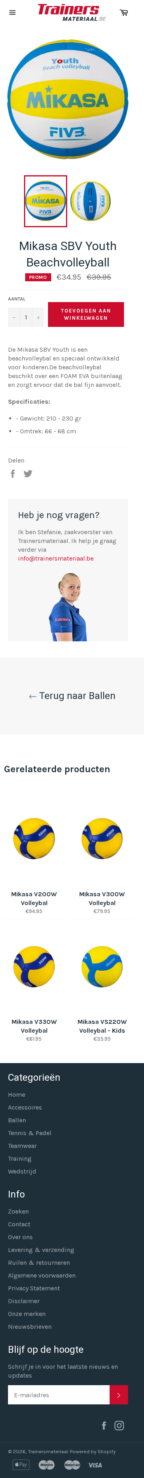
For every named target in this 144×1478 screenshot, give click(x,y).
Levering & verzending (41, 1250)
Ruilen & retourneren (39, 1262)
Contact (19, 1224)
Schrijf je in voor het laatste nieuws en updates (63, 1371)
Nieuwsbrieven (30, 1326)
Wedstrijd (22, 1171)
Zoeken (18, 1211)
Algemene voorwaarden (42, 1275)
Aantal (17, 299)
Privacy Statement (34, 1288)
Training (20, 1158)
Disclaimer (24, 1301)
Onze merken (27, 1314)
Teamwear (22, 1146)
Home (16, 1094)
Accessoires (25, 1107)
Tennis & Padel (30, 1133)
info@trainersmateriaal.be (56, 558)
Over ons (20, 1237)
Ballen (17, 1120)
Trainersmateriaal (48, 1451)
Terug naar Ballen (76, 695)
